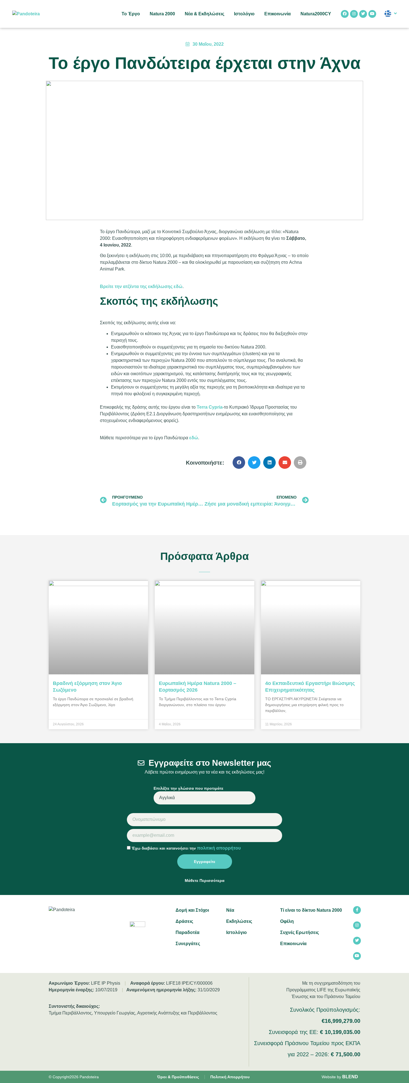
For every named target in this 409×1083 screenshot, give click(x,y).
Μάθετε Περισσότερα (205, 880)
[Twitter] (363, 14)
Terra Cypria (210, 407)
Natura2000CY (315, 13)
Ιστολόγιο (244, 13)
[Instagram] (354, 14)
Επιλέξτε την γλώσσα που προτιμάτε (188, 788)
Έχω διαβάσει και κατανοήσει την (186, 848)
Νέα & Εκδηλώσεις (204, 13)
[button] (239, 462)
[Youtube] (372, 14)
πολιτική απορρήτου (219, 848)
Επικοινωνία (277, 13)
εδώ (193, 437)
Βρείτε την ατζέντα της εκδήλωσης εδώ (141, 286)
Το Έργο (131, 13)
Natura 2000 (162, 13)
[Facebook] (345, 14)
